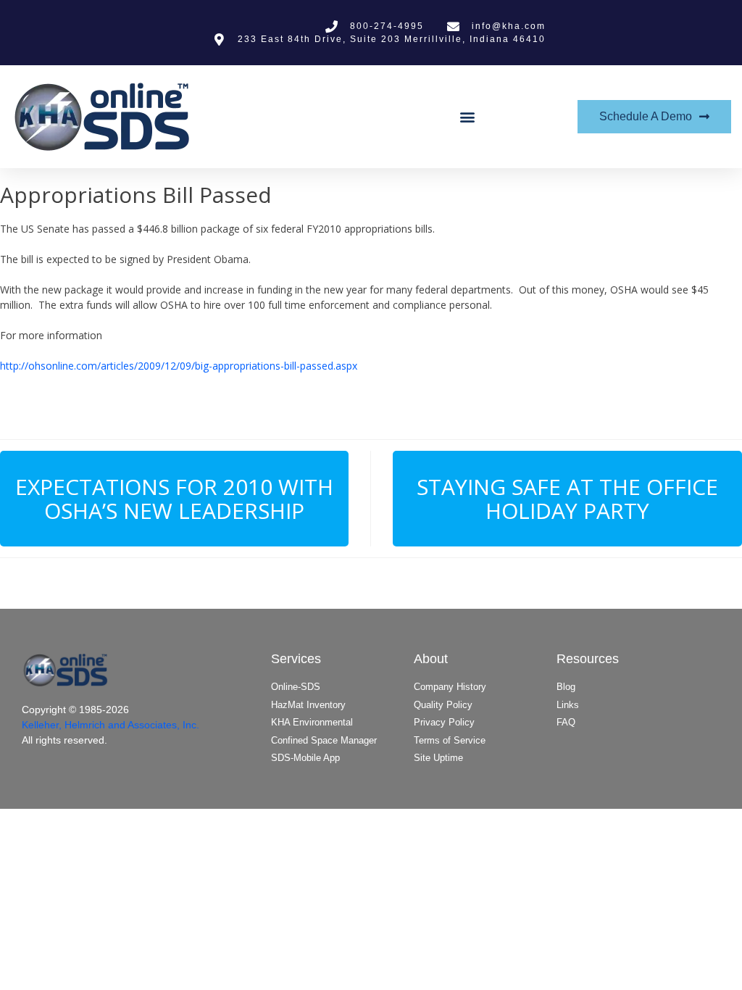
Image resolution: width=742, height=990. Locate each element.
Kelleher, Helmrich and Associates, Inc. (110, 725)
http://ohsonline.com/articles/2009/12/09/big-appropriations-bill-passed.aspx (178, 366)
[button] (467, 117)
